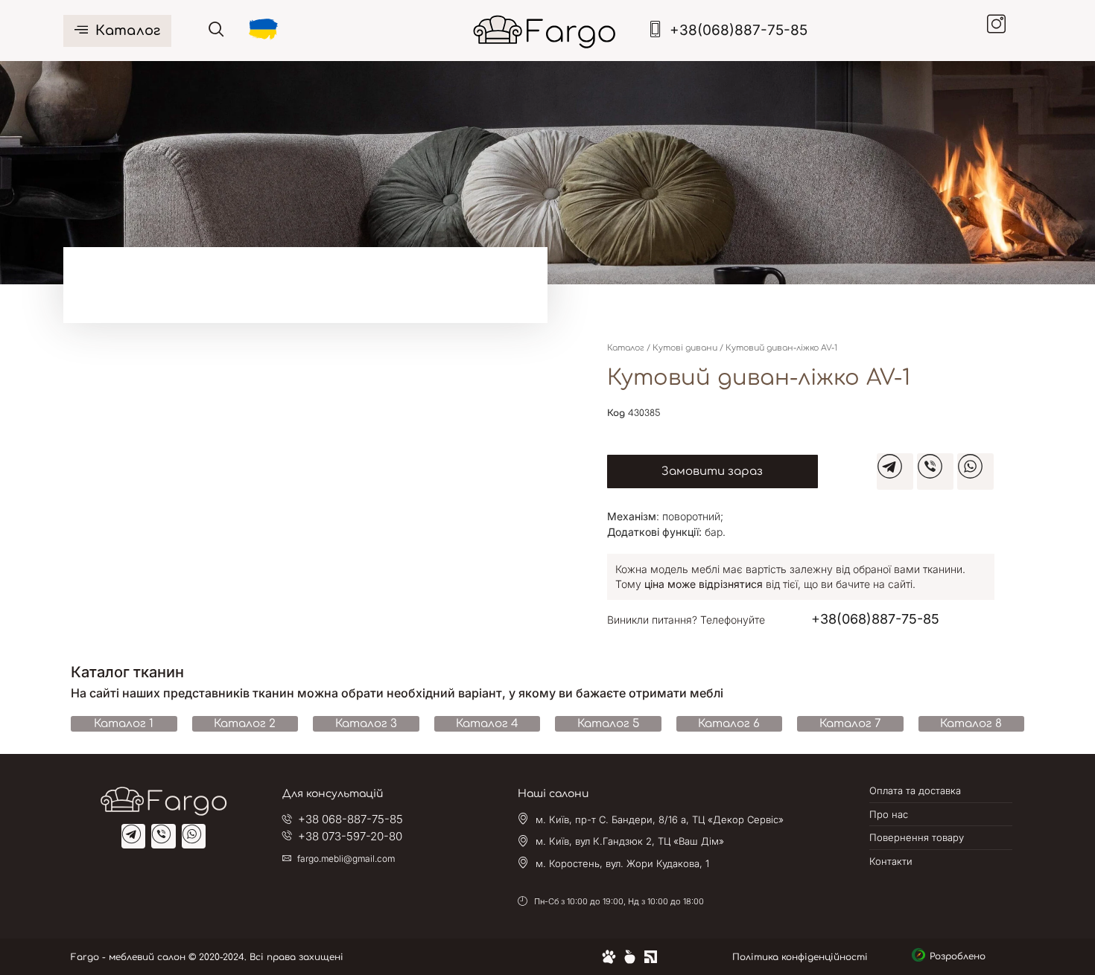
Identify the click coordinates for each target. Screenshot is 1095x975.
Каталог (127, 30)
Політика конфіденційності (800, 957)
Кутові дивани (685, 348)
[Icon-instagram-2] (1002, 30)
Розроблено (960, 956)
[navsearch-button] (216, 30)
